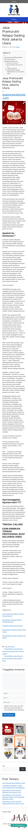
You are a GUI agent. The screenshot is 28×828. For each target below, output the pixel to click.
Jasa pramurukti (9, 646)
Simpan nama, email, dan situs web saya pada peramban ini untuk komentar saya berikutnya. (14, 708)
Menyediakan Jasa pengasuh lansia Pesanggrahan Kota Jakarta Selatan (13, 651)
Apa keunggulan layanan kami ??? (14, 65)
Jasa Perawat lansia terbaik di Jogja (13, 783)
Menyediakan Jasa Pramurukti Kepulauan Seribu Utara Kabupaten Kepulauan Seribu (13, 797)
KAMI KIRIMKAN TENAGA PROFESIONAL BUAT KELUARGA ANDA (15, 71)
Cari (3, 766)
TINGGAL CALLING (12, 68)
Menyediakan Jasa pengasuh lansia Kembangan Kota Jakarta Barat (12, 658)
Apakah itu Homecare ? (13, 63)
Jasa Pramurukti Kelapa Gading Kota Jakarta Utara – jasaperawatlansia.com (13, 59)
